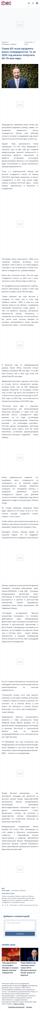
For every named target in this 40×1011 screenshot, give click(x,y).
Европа (30, 896)
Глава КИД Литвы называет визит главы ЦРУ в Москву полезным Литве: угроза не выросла (28, 969)
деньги (25, 896)
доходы (4, 898)
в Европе (13, 44)
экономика (5, 44)
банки (12, 900)
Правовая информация (16, 1007)
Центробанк (21, 898)
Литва (4, 896)
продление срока (19, 902)
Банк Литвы (12, 898)
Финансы (18, 896)
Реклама (29, 1007)
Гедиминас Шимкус (22, 900)
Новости (5, 42)
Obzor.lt (24, 985)
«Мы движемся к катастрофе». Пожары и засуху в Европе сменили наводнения (10, 968)
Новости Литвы (18, 1004)
